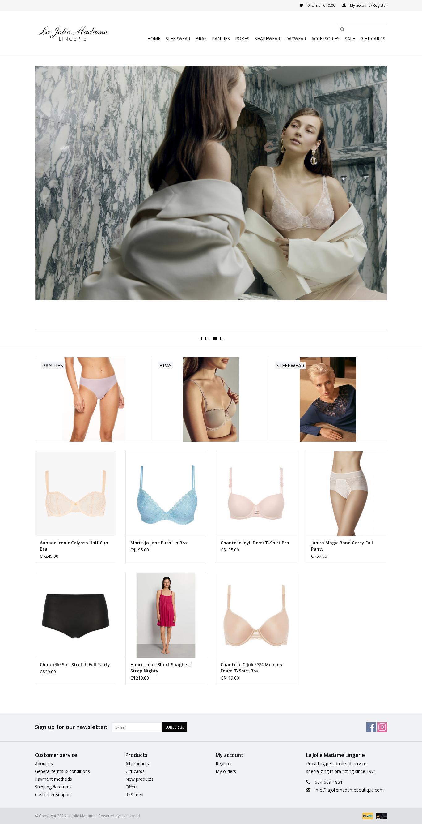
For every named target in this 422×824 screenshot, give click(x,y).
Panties (221, 38)
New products (139, 779)
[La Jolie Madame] (73, 34)
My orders (226, 771)
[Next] (375, 200)
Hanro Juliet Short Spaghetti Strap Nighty (161, 668)
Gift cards (372, 38)
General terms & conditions (62, 771)
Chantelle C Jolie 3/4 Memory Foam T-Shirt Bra (252, 668)
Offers (131, 787)
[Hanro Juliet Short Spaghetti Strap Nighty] (166, 615)
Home (153, 38)
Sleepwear (178, 38)
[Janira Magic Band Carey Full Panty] (346, 493)
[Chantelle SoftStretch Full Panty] (75, 615)
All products (137, 763)
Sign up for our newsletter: (71, 727)
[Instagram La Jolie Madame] (382, 727)
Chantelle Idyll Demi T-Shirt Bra (255, 543)
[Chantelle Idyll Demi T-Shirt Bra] (256, 493)
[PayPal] (367, 815)
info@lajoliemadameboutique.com (349, 790)
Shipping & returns (53, 787)
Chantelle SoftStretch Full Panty (75, 664)
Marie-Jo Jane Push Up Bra (158, 543)
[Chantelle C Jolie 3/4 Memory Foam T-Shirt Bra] (256, 615)
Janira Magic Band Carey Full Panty (342, 546)
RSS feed (134, 794)
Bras (201, 38)
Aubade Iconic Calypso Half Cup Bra (74, 546)
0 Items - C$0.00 (321, 5)
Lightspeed (130, 815)
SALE (350, 38)
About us (44, 763)
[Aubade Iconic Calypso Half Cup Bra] (75, 493)
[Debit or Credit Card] (380, 815)
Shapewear (267, 38)
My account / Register (368, 5)
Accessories (325, 38)
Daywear (295, 38)
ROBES (242, 38)
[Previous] (47, 200)
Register (224, 763)
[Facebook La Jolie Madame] (371, 727)
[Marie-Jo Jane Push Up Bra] (166, 493)
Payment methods (53, 779)
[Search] (342, 29)
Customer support (53, 794)
